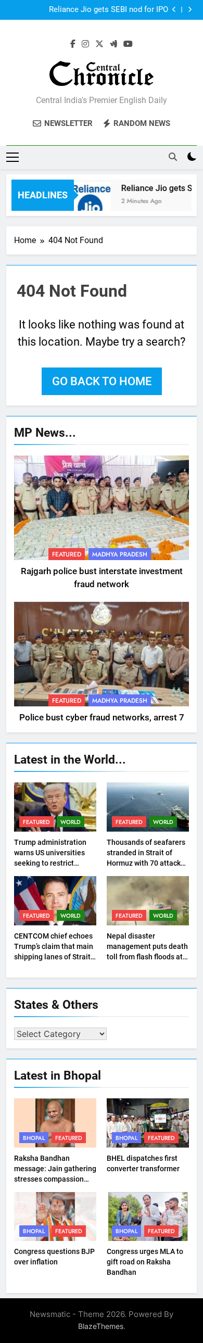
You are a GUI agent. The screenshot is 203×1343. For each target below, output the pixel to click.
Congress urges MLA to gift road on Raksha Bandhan (145, 1261)
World (70, 822)
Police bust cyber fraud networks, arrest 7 (101, 718)
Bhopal (34, 1138)
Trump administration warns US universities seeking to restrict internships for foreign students (51, 863)
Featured (66, 554)
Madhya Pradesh (119, 554)
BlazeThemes (100, 1326)
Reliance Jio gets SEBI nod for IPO (108, 10)
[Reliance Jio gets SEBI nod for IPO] (87, 201)
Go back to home (101, 381)
